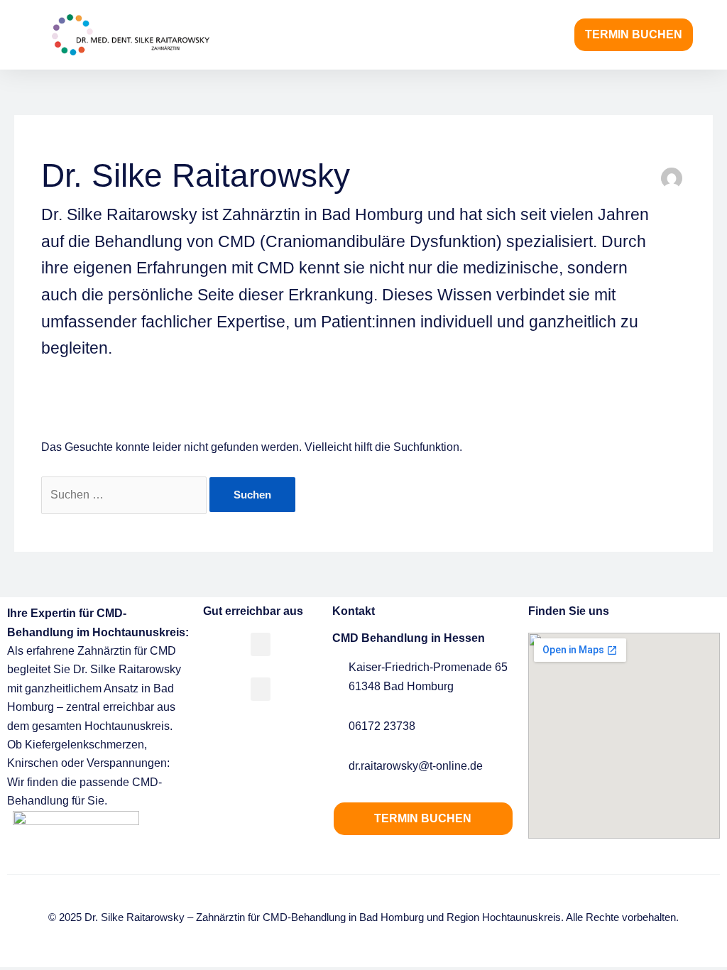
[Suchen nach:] (125, 495)
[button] (554, 35)
